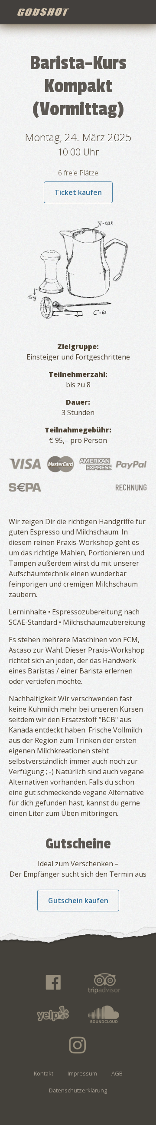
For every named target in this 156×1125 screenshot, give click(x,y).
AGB (117, 1073)
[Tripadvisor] (104, 982)
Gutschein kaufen (78, 900)
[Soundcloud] (104, 1014)
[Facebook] (52, 982)
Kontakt (43, 1073)
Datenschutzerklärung (78, 1090)
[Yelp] (52, 1014)
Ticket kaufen (78, 192)
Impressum (82, 1073)
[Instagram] (78, 1045)
